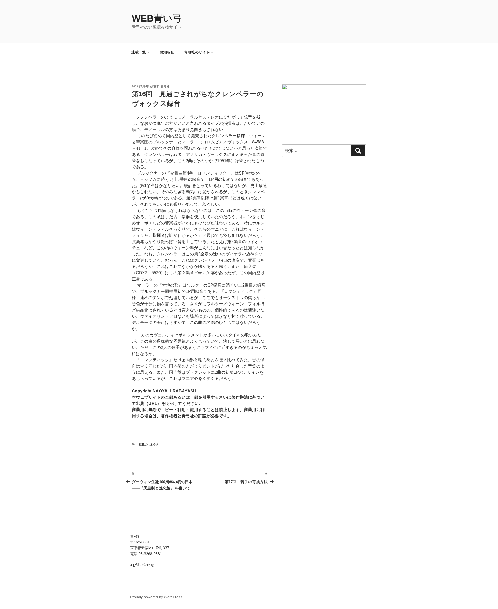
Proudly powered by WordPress (156, 597)
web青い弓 (157, 18)
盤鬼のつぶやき (149, 444)
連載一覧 (138, 52)
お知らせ (167, 52)
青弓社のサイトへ (198, 52)
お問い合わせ (143, 565)
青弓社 (165, 86)
